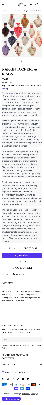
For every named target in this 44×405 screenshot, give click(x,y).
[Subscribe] (40, 340)
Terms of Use (28, 345)
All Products (15, 11)
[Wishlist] (36, 4)
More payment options (22, 261)
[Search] (31, 3)
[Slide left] (19, 61)
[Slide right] (25, 61)
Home (5, 11)
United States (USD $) (14, 372)
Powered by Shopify (30, 394)
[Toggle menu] (2, 3)
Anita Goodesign (14, 394)
